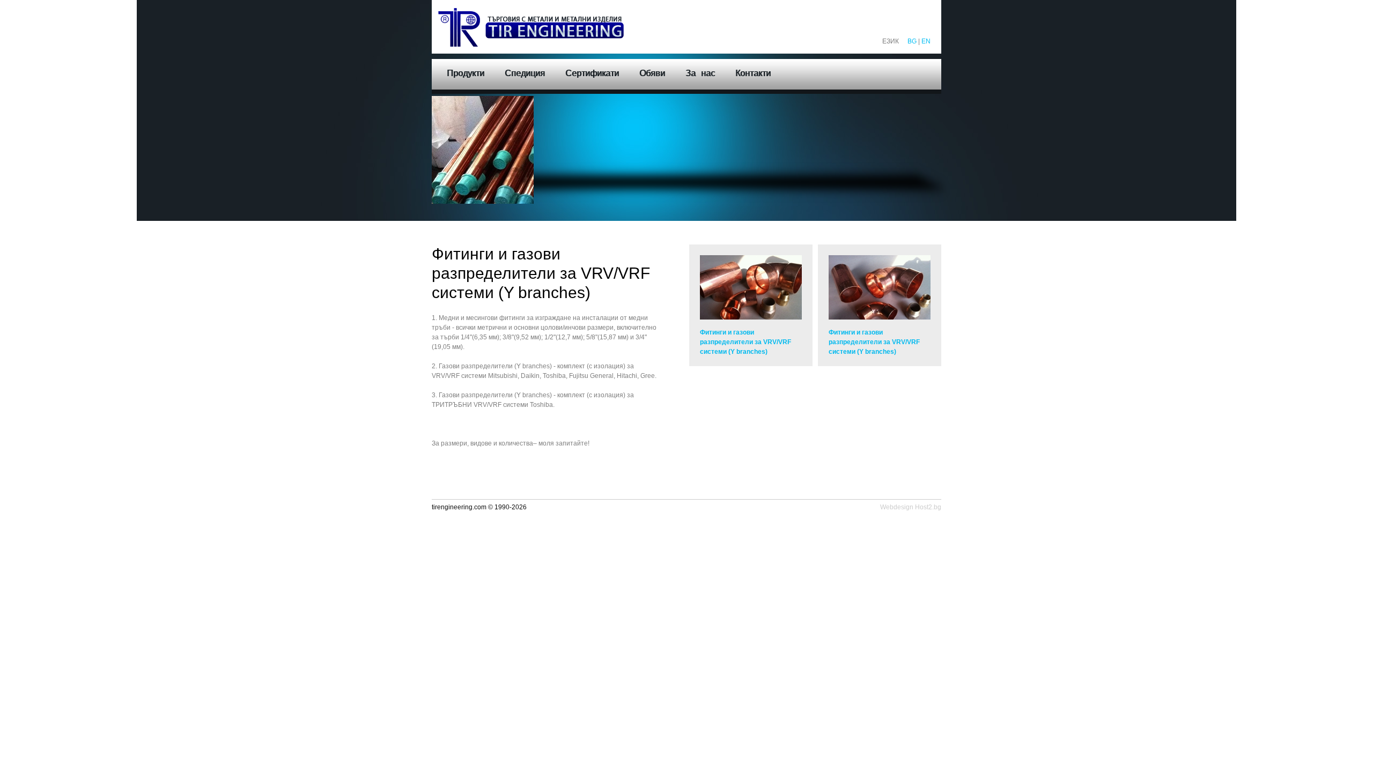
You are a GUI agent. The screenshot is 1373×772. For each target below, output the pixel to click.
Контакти (753, 73)
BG (912, 41)
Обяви (652, 73)
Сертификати (592, 73)
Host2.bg (928, 507)
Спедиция (525, 73)
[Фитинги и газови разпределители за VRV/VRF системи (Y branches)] (751, 287)
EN (926, 41)
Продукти (465, 73)
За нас (700, 73)
